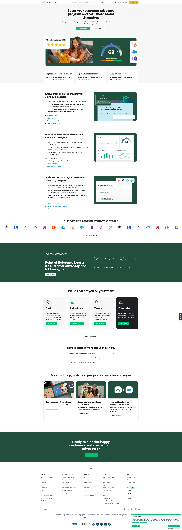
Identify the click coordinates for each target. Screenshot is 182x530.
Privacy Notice (135, 522)
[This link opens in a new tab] (125, 509)
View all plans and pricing (91, 336)
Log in (126, 2)
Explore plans (98, 28)
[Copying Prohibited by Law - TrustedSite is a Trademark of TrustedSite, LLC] (88, 525)
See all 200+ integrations (91, 235)
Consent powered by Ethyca (173, 528)
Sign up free (134, 2)
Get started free (83, 28)
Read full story (50, 274)
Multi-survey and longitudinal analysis (57, 161)
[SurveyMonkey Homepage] (51, 2)
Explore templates (52, 411)
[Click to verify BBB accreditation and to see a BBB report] (74, 525)
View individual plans (77, 323)
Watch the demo (84, 413)
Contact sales (123, 323)
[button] (91, 354)
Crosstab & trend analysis (54, 166)
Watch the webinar (116, 415)
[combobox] (46, 509)
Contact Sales (121, 2)
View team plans (100, 323)
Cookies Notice (143, 522)
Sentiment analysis (52, 163)
